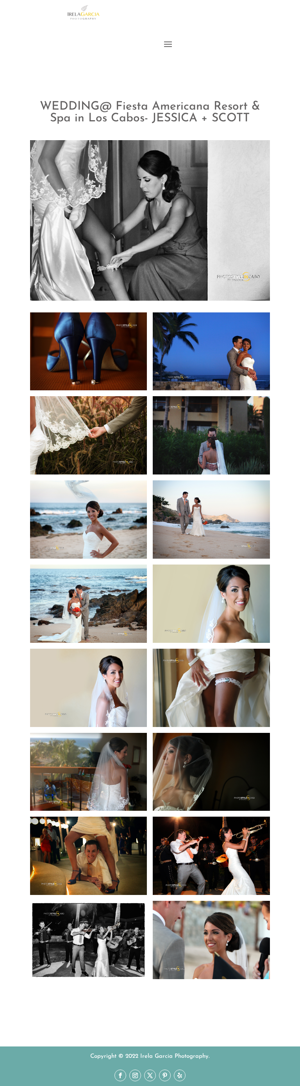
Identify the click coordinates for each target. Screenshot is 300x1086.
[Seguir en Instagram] (135, 1075)
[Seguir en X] (150, 1075)
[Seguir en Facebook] (120, 1075)
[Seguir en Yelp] (180, 1075)
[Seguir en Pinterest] (165, 1075)
